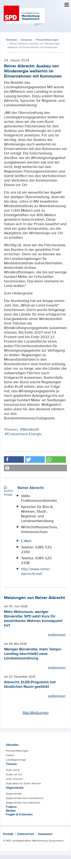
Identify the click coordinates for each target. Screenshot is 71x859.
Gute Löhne (13, 770)
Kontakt (8, 834)
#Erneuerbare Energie (23, 434)
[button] (14, 459)
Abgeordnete (14, 787)
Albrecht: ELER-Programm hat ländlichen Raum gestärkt (30, 684)
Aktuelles (12, 745)
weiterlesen (57, 634)
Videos (10, 755)
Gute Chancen (14, 779)
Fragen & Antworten (19, 814)
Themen (11, 764)
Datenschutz (25, 834)
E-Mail (26, 541)
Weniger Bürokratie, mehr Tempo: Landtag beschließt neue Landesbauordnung (33, 653)
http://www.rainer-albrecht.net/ (36, 571)
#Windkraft (29, 429)
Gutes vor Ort (14, 774)
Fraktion (11, 807)
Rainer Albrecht (31, 487)
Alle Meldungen (36, 712)
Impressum (45, 834)
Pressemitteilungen (17, 751)
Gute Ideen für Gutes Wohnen (23, 783)
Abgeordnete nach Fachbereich (25, 798)
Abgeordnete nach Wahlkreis (23, 802)
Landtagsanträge (16, 760)
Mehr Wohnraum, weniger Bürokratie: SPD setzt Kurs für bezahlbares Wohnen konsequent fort (33, 618)
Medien (11, 810)
